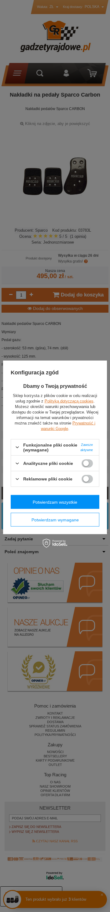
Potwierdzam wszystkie (55, 501)
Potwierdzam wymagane (55, 519)
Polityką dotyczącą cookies (69, 401)
